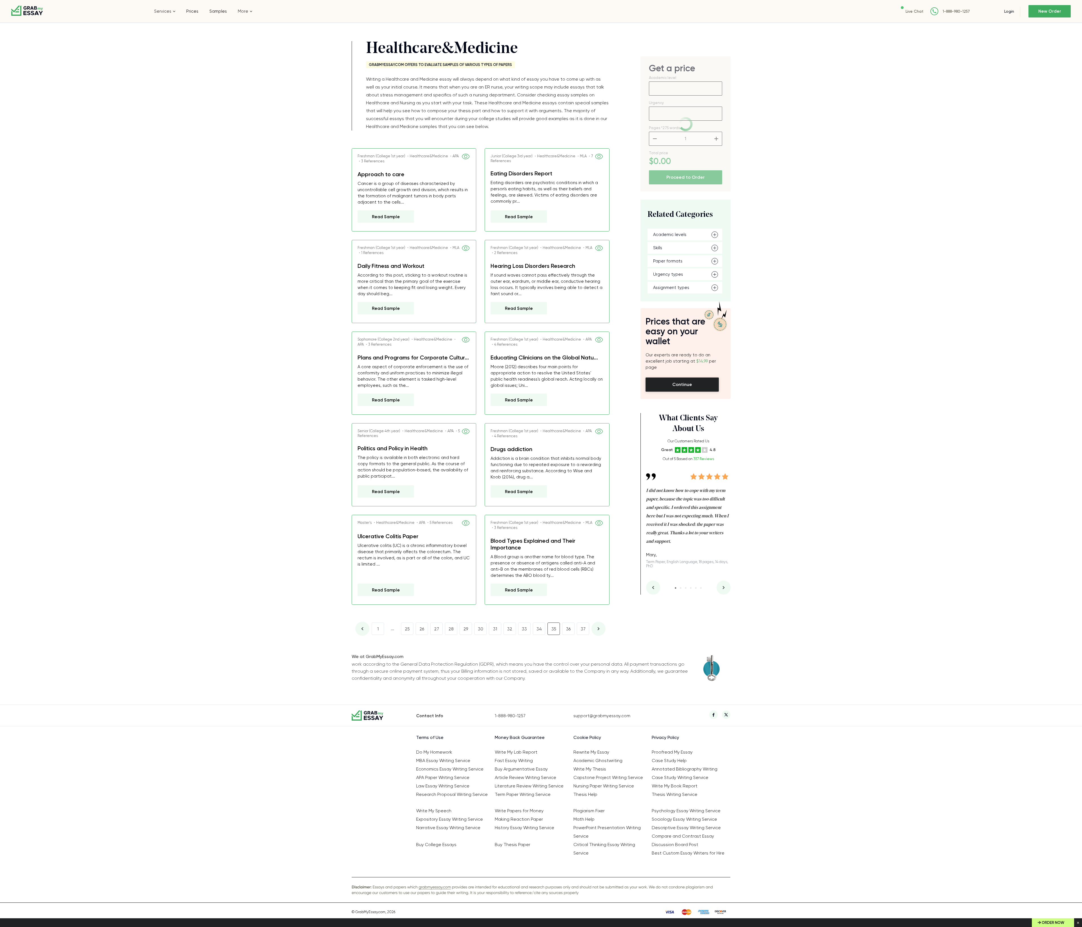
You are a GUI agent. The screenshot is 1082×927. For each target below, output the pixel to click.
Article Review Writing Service (525, 777)
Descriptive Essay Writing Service (686, 827)
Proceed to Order (685, 177)
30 (480, 629)
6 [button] (701, 588)
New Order (1049, 11)
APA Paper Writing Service (442, 777)
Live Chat (914, 11)
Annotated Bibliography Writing (684, 769)
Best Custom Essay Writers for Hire (688, 853)
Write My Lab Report (516, 752)
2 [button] (680, 588)
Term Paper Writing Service (523, 794)
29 (466, 629)
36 (568, 629)
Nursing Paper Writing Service (603, 786)
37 (583, 629)
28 (451, 629)
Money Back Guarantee (520, 737)
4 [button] (690, 588)
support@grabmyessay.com (601, 715)
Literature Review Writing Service (529, 786)
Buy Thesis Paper (512, 844)
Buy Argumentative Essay (521, 769)
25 (407, 629)
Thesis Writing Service (674, 794)
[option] (688, 516)
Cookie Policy (587, 737)
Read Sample (386, 216)
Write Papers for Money (519, 810)
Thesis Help (585, 794)
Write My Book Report (674, 786)
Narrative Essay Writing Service (448, 827)
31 (495, 629)
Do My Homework (434, 752)
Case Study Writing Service (680, 777)
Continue (682, 384)
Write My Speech (433, 810)
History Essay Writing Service (524, 827)
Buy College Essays (436, 844)
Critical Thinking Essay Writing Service (604, 849)
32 (509, 629)
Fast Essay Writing (514, 760)
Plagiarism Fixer (589, 810)
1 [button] (675, 588)
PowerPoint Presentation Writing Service (607, 832)
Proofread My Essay (672, 752)
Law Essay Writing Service (442, 786)
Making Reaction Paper (519, 819)
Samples (218, 11)
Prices (192, 11)
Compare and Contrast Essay (683, 836)
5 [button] (696, 588)
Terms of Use (430, 737)
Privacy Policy (665, 737)
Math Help (584, 819)
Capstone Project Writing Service (608, 777)
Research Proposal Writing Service (452, 794)
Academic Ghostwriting (597, 760)
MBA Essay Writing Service (443, 760)
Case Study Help (669, 760)
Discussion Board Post (675, 844)
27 (436, 629)
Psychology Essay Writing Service (686, 810)
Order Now (1053, 923)
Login (1009, 11)
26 (422, 629)
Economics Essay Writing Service (450, 769)
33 (524, 629)
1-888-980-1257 (956, 11)
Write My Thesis (589, 769)
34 (539, 629)
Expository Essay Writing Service (449, 819)
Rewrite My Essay (591, 752)
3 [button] (685, 588)
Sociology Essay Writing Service (684, 819)
